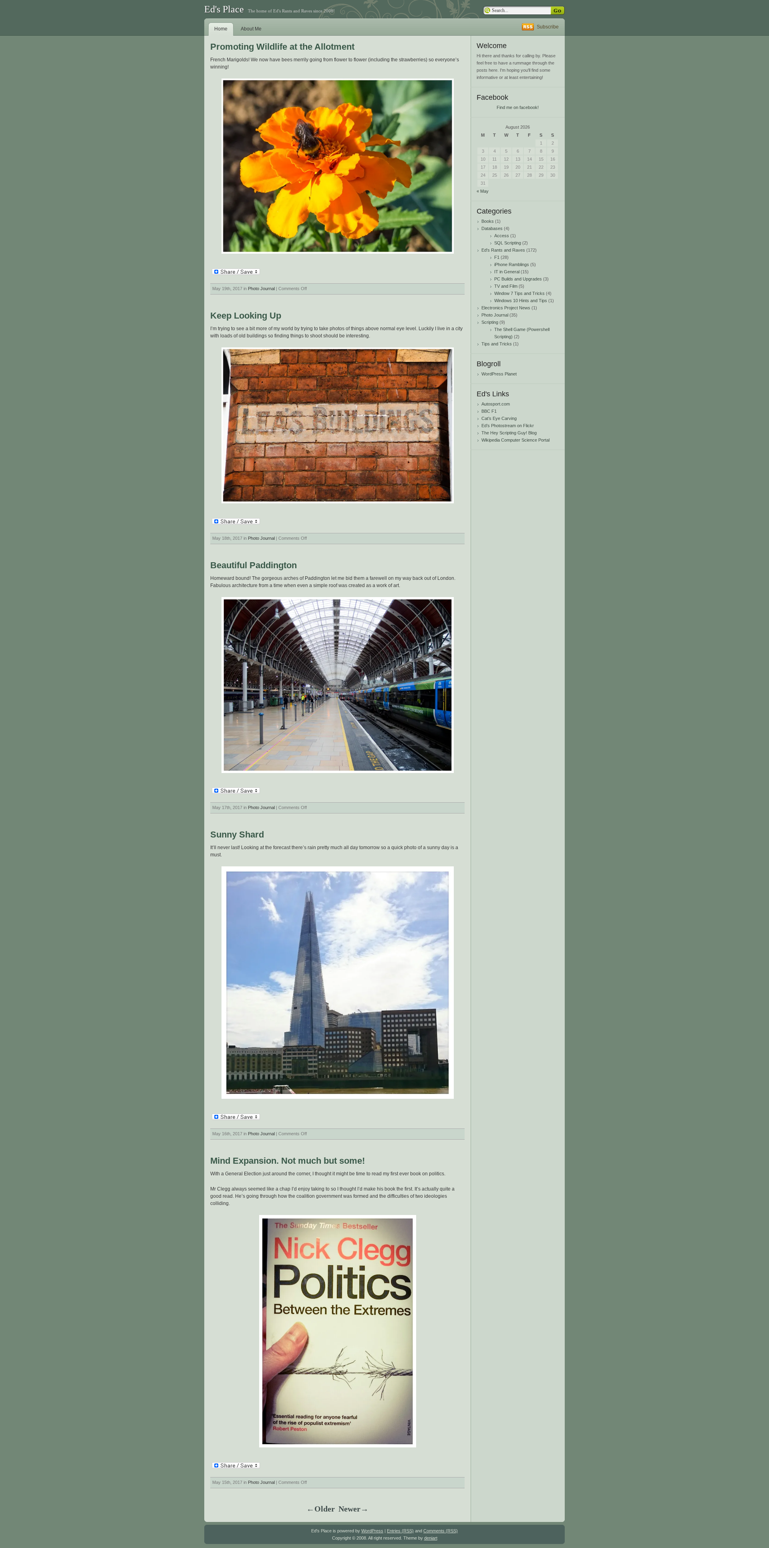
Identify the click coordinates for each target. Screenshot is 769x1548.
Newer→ (353, 1508)
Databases (492, 228)
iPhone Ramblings (511, 264)
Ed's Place (224, 9)
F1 (496, 257)
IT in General (506, 271)
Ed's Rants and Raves (503, 250)
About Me (251, 29)
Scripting (489, 322)
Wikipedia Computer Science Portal (515, 440)
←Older (320, 1508)
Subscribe (548, 27)
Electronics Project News (505, 307)
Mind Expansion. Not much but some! (287, 1161)
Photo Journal (261, 288)
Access (501, 235)
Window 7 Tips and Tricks (519, 293)
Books (487, 221)
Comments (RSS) (440, 1530)
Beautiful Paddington (253, 565)
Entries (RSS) (400, 1530)
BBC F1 (489, 411)
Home (220, 29)
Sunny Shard (237, 835)
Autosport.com (495, 404)
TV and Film (505, 286)
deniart (430, 1538)
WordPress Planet (499, 373)
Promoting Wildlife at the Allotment (282, 47)
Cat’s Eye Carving (499, 418)
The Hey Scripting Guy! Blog (509, 432)
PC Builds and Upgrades (518, 279)
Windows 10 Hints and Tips (520, 300)
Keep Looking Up (245, 316)
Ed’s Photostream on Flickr (507, 425)
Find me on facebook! (518, 107)
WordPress (372, 1530)
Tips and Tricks (496, 343)
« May (483, 191)
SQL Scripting (507, 242)
